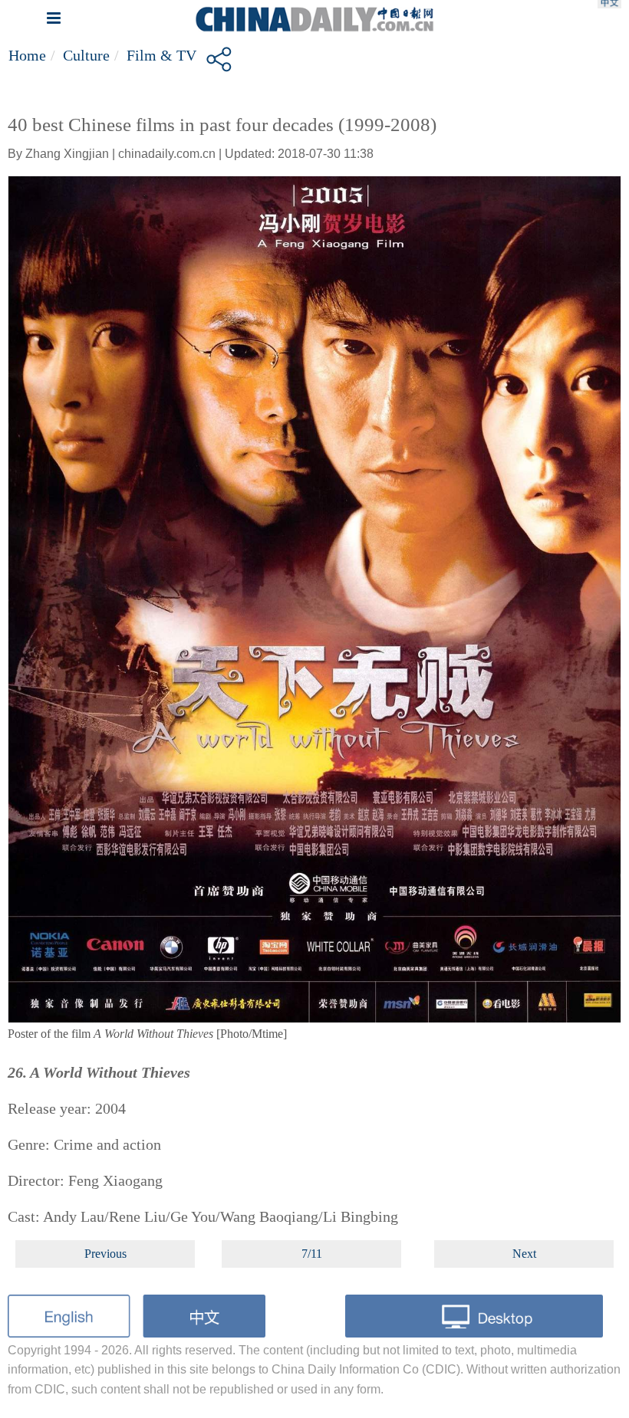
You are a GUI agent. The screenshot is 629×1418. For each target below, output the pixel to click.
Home (27, 55)
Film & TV (161, 55)
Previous (105, 1253)
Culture (86, 55)
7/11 (311, 1253)
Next (524, 1253)
